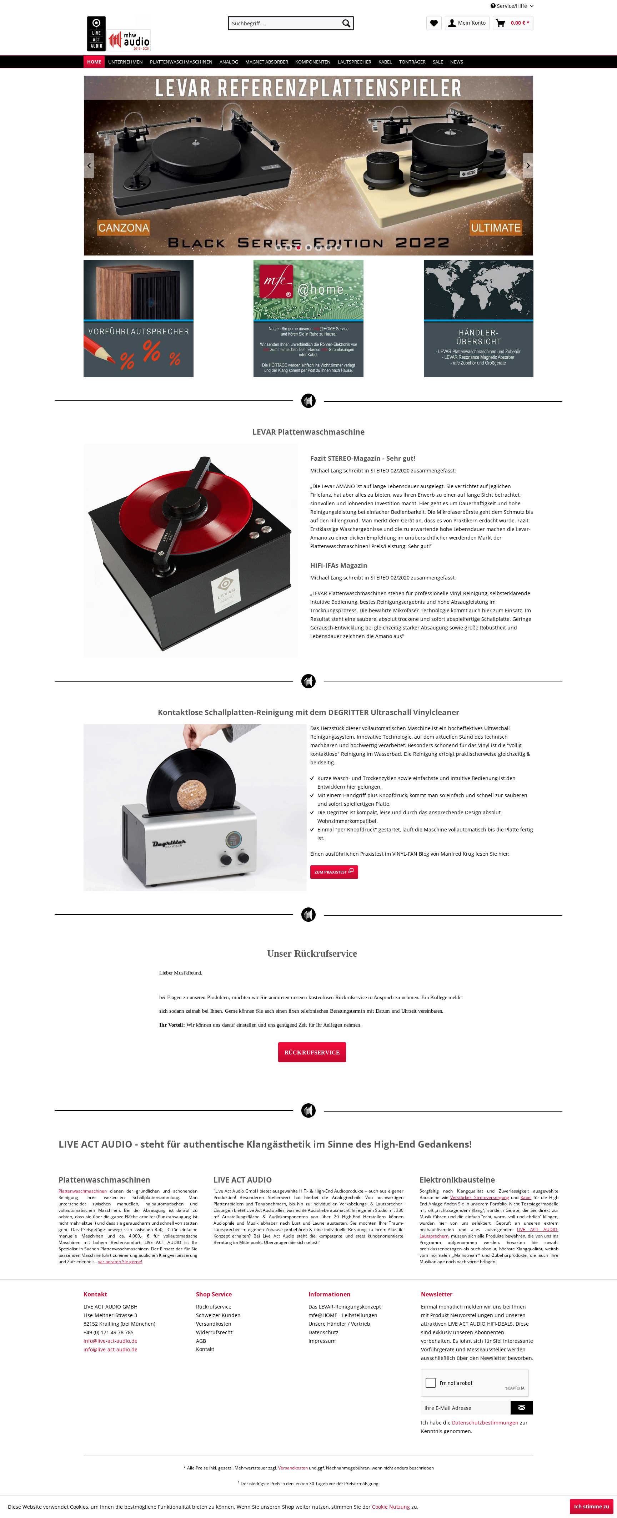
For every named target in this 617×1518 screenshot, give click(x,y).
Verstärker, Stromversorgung (479, 1197)
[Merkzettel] (434, 23)
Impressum (322, 1340)
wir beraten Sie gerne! (120, 1262)
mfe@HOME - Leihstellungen (342, 1315)
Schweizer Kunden (218, 1315)
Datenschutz (323, 1332)
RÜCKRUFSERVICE (312, 1052)
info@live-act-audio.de (110, 1340)
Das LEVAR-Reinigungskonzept (344, 1306)
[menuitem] (291, 23)
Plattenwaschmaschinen (83, 1191)
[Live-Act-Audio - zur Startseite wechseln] (119, 34)
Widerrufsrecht (214, 1332)
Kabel (526, 1197)
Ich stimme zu (591, 1506)
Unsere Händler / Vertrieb (339, 1323)
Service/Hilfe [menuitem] (512, 5)
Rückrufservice (213, 1306)
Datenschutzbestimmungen (485, 1422)
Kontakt (205, 1349)
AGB (201, 1340)
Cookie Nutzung (391, 1506)
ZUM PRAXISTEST (331, 872)
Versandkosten (213, 1323)
